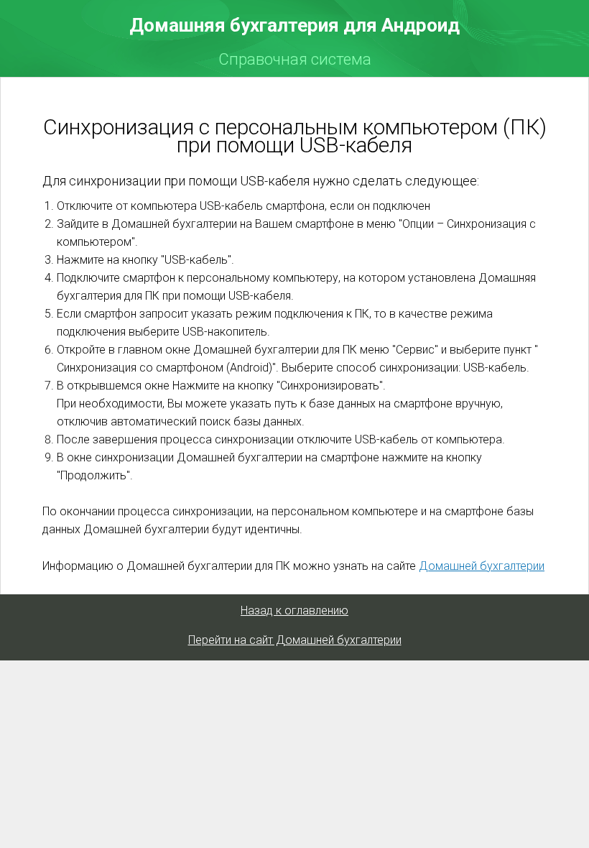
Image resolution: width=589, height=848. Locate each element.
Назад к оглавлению (294, 610)
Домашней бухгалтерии (481, 566)
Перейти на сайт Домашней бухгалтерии (295, 640)
